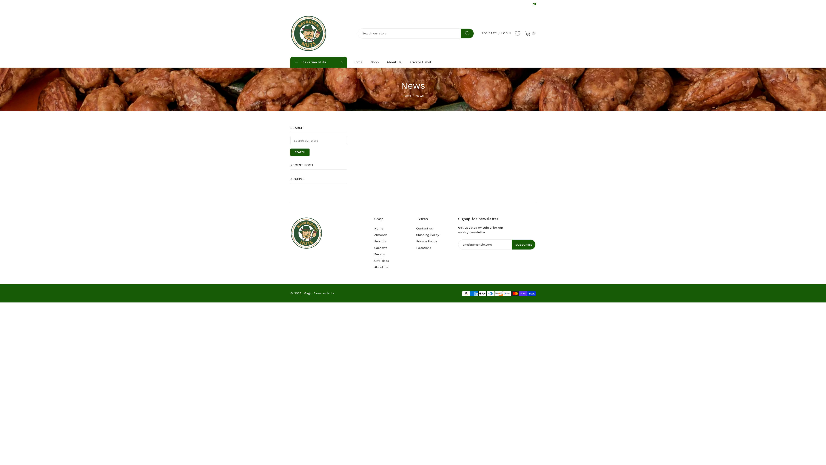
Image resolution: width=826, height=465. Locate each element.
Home (358, 62)
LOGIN (506, 33)
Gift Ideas (381, 260)
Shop (375, 62)
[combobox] (416, 33)
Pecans (379, 254)
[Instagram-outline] (534, 4)
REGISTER (489, 33)
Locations (423, 248)
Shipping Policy (427, 235)
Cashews (380, 248)
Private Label (420, 62)
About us (394, 62)
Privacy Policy (426, 241)
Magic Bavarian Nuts (319, 293)
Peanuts (380, 241)
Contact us (424, 228)
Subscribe (523, 244)
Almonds (380, 235)
